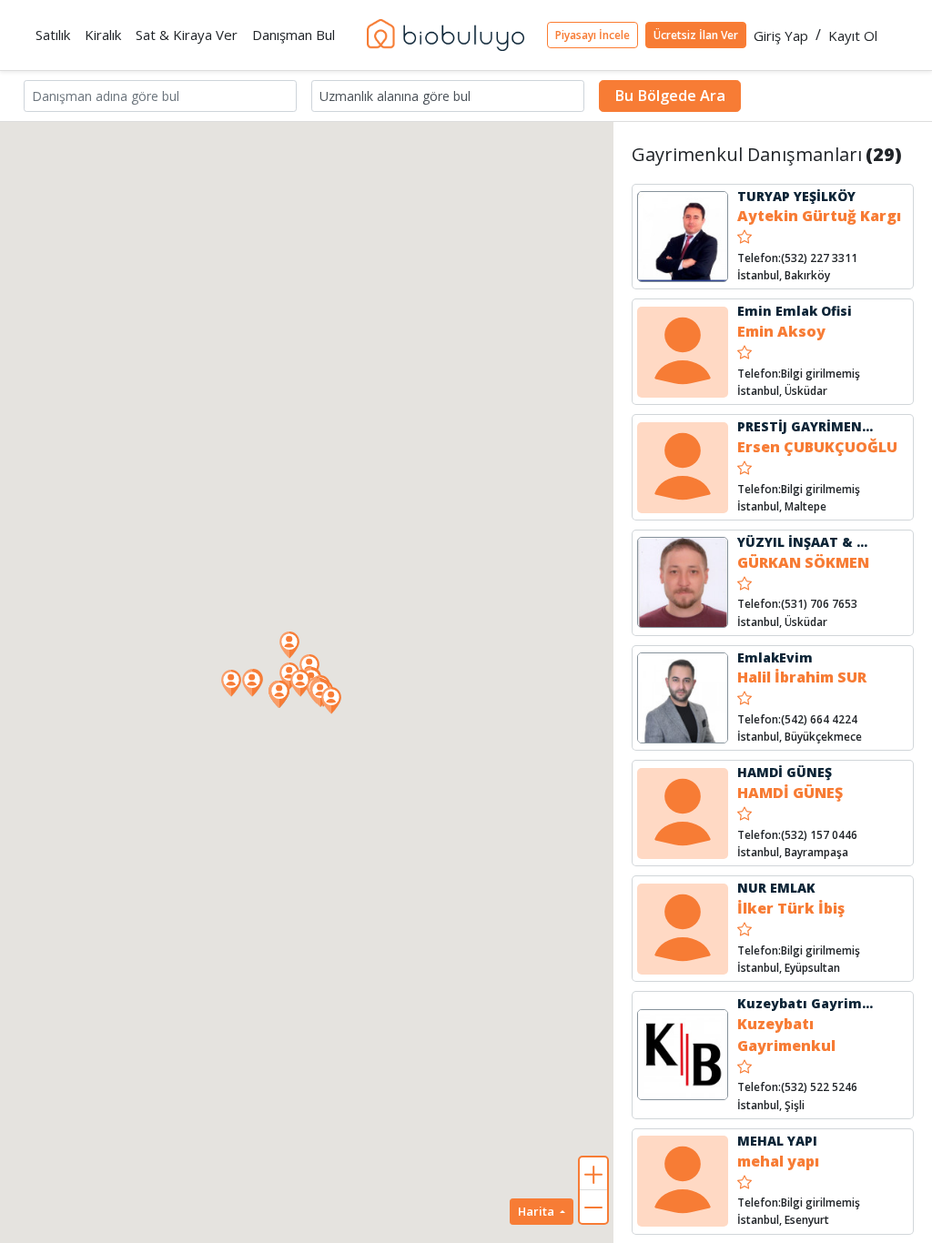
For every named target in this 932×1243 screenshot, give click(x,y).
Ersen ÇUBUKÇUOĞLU (817, 447)
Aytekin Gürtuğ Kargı (819, 216)
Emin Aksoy (781, 331)
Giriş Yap (781, 35)
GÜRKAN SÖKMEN (803, 562)
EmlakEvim (775, 657)
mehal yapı (778, 1161)
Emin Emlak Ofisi (794, 310)
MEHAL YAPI (777, 1140)
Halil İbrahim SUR (801, 677)
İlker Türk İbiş (791, 908)
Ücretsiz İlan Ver (695, 35)
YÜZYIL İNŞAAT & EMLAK (819, 542)
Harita (537, 1211)
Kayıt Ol (852, 35)
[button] (331, 701)
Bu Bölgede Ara (669, 96)
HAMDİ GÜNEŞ (784, 772)
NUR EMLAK (776, 887)
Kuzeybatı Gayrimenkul (819, 1003)
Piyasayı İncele (592, 35)
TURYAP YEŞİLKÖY (796, 196)
